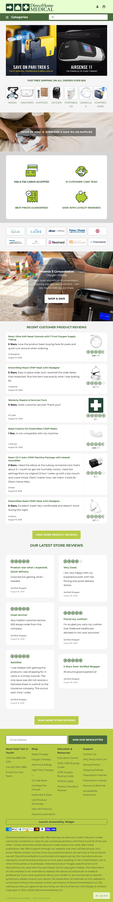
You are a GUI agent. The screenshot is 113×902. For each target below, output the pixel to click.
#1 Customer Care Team (81, 181)
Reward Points (91, 764)
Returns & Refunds (94, 785)
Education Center (67, 758)
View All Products (42, 809)
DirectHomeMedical (21, 898)
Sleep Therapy (40, 754)
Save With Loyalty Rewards (81, 207)
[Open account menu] (97, 6)
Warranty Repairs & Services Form (27, 400)
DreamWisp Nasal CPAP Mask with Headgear (34, 367)
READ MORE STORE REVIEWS (56, 720)
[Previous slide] (3, 286)
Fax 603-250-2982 (16, 767)
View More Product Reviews (56, 534)
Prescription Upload (95, 780)
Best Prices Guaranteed (31, 207)
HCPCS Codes (65, 781)
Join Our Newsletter (88, 739)
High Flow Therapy (43, 770)
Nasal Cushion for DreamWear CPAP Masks (32, 428)
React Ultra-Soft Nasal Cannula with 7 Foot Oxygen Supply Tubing (42, 338)
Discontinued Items (43, 814)
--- (33, 775)
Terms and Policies (41, 898)
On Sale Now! (39, 780)
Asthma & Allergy (42, 764)
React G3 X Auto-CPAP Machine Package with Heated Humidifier (39, 459)
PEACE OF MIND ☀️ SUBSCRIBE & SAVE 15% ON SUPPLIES (56, 132)
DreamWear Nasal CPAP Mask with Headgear (34, 501)
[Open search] (78, 17)
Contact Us (89, 754)
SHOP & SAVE (56, 298)
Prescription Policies (95, 775)
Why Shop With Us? (95, 759)
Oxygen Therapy (41, 759)
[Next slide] (109, 286)
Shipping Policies (93, 770)
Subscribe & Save (42, 794)
